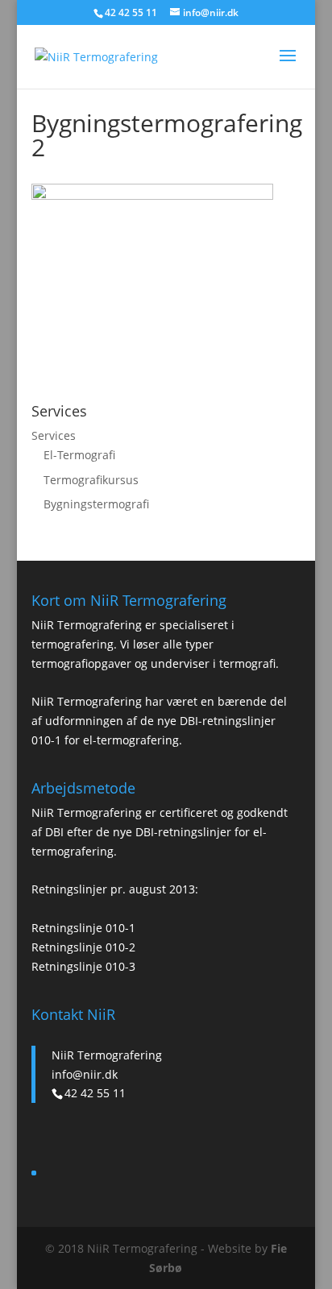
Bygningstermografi (96, 504)
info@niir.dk (85, 1074)
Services (53, 435)
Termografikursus (91, 479)
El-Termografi (79, 454)
